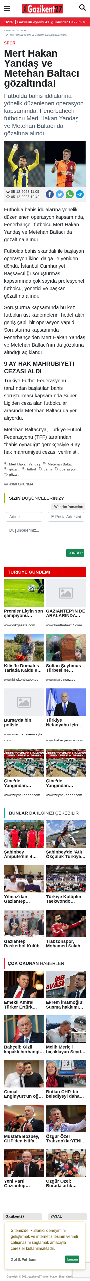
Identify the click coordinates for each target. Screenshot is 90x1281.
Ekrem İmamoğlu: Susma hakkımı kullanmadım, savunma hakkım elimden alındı (65, 1004)
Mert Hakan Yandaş (24, 464)
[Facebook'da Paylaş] (49, 194)
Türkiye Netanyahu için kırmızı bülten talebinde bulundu (65, 722)
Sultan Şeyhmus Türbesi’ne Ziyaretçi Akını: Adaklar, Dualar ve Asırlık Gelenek (65, 668)
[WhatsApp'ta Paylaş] (69, 194)
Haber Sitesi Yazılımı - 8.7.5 (67, 1276)
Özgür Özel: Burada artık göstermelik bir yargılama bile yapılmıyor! (62, 1183)
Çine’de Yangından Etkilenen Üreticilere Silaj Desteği (20, 783)
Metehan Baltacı (61, 464)
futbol (31, 469)
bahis (48, 469)
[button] (7, 8)
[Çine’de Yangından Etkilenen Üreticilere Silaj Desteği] (24, 763)
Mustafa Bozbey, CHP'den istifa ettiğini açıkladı (21, 1138)
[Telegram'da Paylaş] (79, 194)
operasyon (68, 469)
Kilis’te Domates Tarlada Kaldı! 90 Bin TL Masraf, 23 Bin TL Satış (22, 668)
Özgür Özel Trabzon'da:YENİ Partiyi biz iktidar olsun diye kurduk (65, 1138)
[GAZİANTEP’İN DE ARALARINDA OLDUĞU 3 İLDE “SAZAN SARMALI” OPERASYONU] (66, 593)
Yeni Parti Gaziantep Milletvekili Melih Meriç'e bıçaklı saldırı (22, 1183)
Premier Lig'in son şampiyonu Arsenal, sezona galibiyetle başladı (23, 613)
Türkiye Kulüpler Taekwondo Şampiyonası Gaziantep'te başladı (64, 899)
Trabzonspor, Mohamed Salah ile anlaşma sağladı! (63, 943)
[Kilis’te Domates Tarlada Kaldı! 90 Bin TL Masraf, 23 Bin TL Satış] (24, 647)
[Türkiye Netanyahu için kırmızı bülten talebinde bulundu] (66, 702)
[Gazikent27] (42, 8)
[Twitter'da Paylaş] (59, 194)
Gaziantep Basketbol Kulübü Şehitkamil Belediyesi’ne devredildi (23, 943)
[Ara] (82, 8)
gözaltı (14, 469)
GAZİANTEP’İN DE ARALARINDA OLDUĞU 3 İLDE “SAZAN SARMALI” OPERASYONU (65, 613)
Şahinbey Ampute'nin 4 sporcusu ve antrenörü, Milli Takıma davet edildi (20, 854)
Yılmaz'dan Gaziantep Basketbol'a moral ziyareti (23, 899)
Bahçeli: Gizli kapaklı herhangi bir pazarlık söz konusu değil (22, 1049)
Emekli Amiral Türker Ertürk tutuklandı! (19, 1004)
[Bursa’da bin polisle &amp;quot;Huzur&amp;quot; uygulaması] (24, 702)
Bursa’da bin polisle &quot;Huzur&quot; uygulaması (23, 722)
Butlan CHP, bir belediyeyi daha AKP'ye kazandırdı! (63, 1094)
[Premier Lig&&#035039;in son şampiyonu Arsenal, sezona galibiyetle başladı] (24, 593)
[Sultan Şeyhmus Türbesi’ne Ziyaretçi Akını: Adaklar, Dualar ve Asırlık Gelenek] (66, 647)
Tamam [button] (72, 1259)
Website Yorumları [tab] (68, 507)
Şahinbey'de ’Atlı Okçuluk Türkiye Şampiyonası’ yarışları (64, 854)
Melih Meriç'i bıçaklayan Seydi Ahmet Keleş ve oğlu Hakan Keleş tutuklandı (65, 1049)
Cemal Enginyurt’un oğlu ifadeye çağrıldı (23, 1094)
